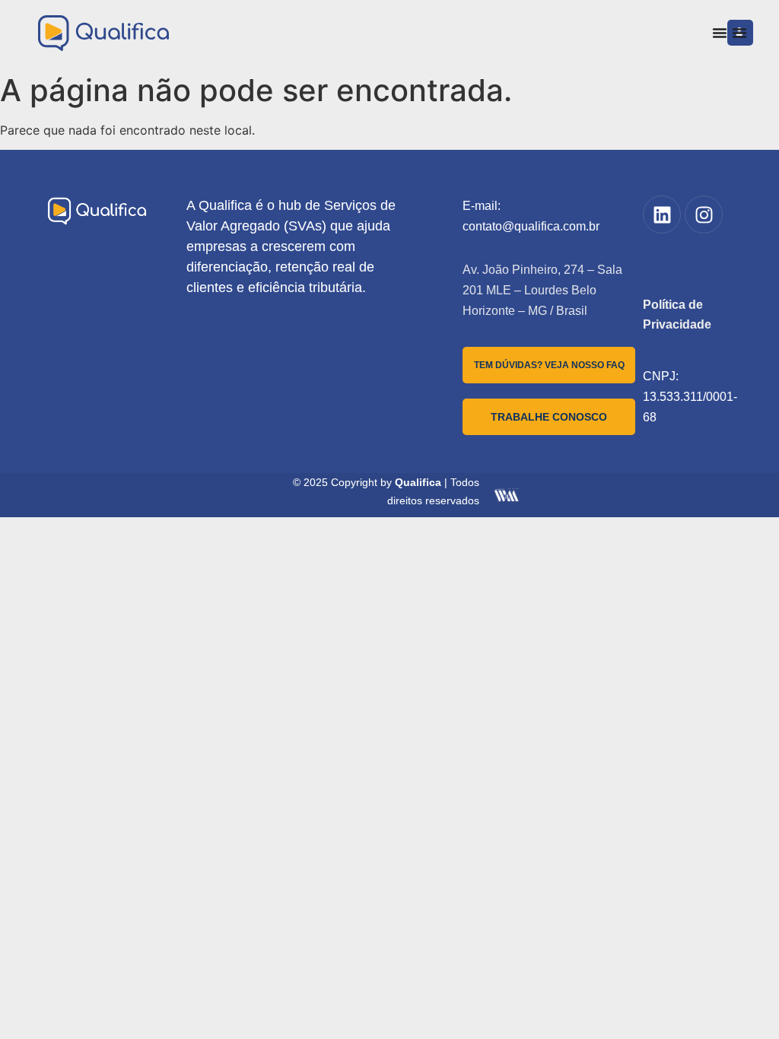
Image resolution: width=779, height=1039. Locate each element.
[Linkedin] (662, 214)
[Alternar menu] (719, 32)
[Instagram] (704, 214)
